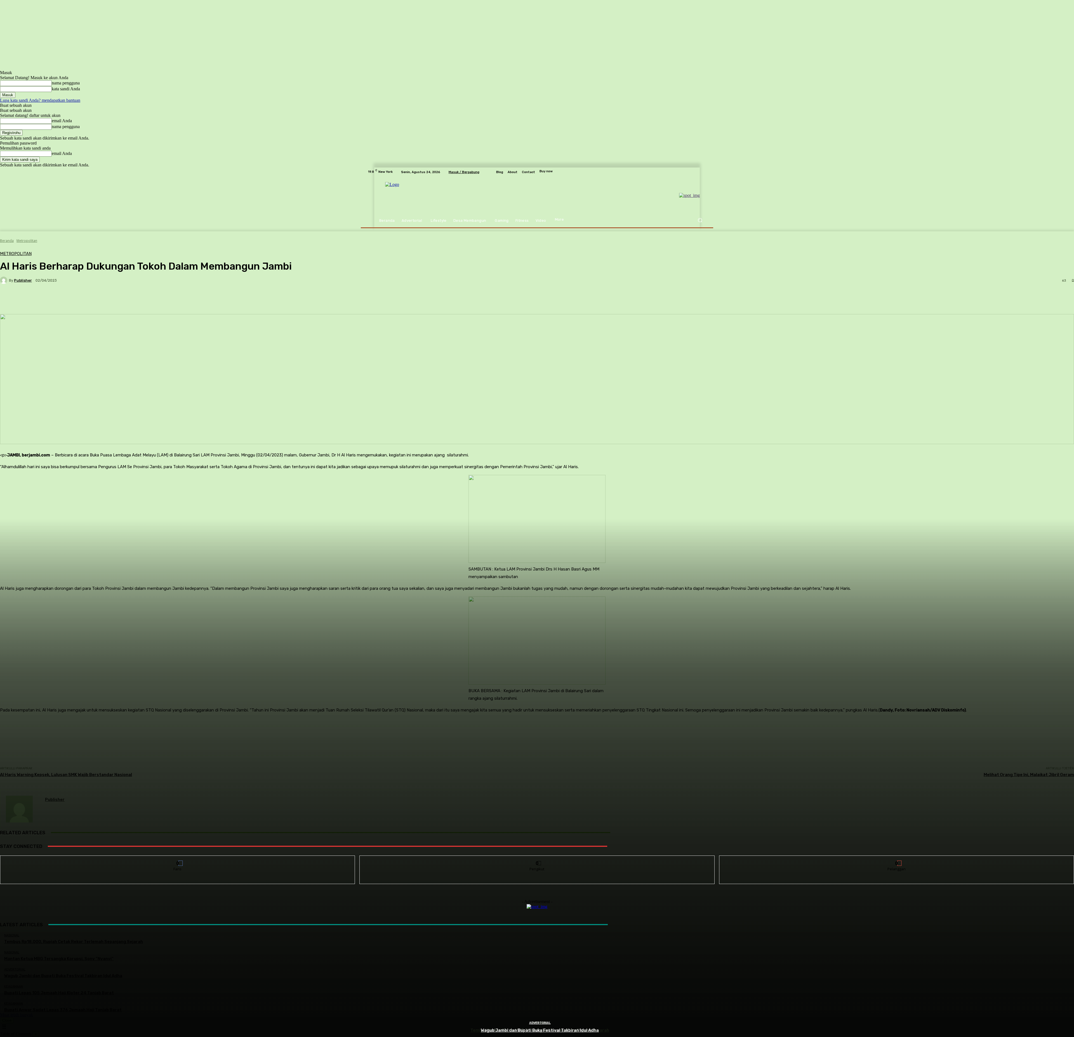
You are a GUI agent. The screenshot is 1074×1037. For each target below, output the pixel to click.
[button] (699, 220)
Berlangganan (896, 860)
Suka (177, 860)
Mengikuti (537, 860)
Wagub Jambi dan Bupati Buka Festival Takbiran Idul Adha (540, 1030)
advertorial (540, 1023)
